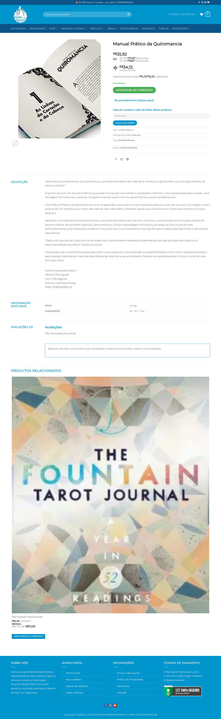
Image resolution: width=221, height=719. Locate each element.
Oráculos (136, 135)
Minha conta (73, 673)
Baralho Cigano (72, 28)
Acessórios (180, 28)
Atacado (121, 692)
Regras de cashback (77, 686)
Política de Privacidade (130, 679)
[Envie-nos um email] (205, 2)
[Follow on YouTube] (208, 2)
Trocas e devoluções (128, 673)
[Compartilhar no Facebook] (116, 159)
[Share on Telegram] (127, 159)
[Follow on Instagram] (202, 2)
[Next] (23, 141)
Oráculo (95, 28)
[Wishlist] (201, 14)
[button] (207, 14)
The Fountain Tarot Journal (27, 616)
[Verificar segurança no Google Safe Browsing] (183, 691)
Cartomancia (129, 28)
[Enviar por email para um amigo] (121, 159)
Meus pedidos (74, 679)
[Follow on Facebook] (199, 2)
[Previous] (12, 650)
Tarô (52, 28)
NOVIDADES (18, 28)
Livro (127, 135)
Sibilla (111, 28)
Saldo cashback (74, 692)
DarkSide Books (126, 140)
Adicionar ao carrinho (134, 90)
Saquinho (148, 28)
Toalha (163, 28)
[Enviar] (129, 14)
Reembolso (123, 686)
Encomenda (37, 28)
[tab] (134, 101)
